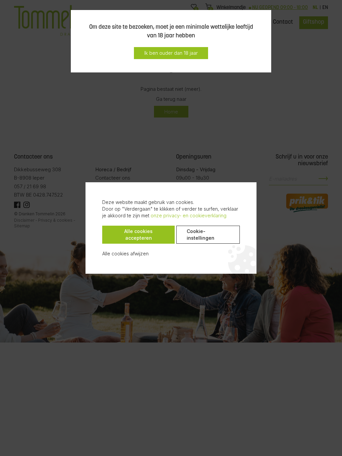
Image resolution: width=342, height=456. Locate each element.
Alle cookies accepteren (138, 234)
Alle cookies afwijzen (125, 253)
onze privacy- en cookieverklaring (188, 215)
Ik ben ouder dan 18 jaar (171, 53)
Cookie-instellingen (200, 234)
